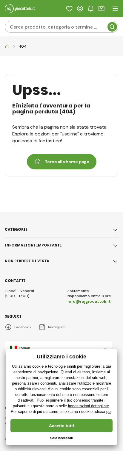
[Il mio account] (80, 9)
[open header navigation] (115, 9)
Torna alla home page (67, 161)
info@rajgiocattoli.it (89, 301)
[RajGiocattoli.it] (7, 46)
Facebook (22, 327)
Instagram (57, 327)
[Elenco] (69, 9)
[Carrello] (101, 9)
